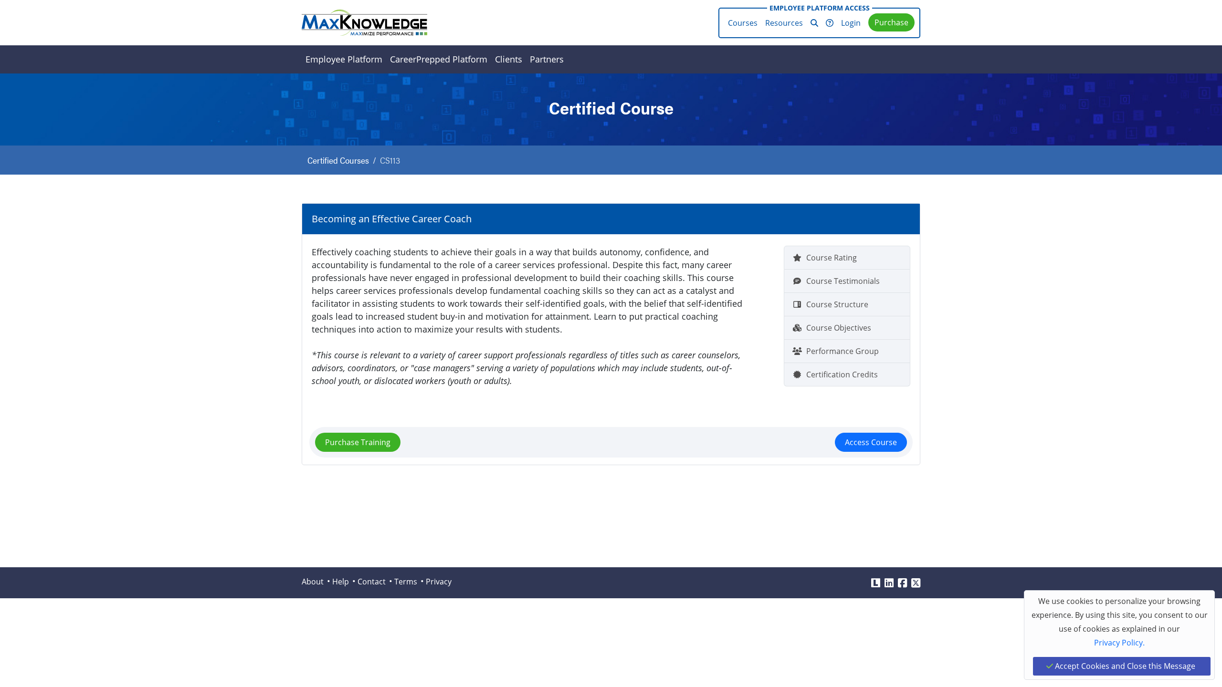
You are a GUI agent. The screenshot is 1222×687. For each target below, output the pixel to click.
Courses (743, 23)
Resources (784, 23)
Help (340, 581)
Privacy (439, 581)
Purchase (891, 22)
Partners (547, 59)
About (313, 581)
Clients (508, 59)
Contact (372, 581)
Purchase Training (357, 442)
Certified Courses (338, 160)
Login (851, 23)
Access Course (871, 442)
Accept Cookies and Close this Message (1124, 666)
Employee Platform (344, 59)
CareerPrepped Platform (438, 59)
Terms (405, 581)
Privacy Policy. (1119, 642)
